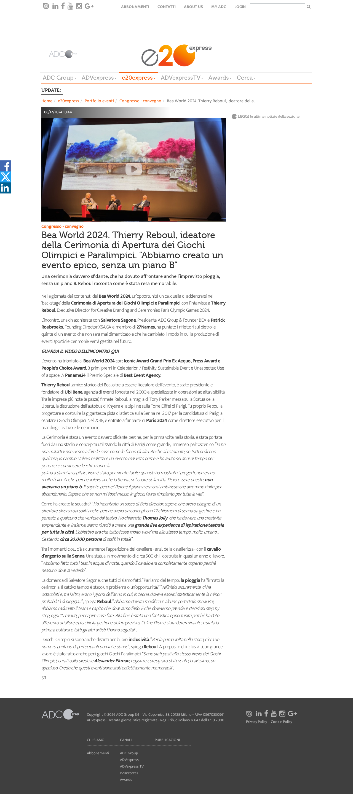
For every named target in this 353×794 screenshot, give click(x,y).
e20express (137, 77)
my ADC (218, 6)
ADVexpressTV (180, 77)
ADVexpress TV (132, 766)
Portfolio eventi (99, 101)
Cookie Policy (281, 722)
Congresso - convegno (140, 101)
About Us (193, 6)
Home (46, 101)
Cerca (245, 77)
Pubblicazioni (167, 740)
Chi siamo (96, 740)
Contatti (166, 6)
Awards (218, 77)
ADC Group (58, 77)
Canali (126, 740)
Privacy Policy (256, 722)
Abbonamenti (135, 6)
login (240, 6)
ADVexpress (98, 77)
